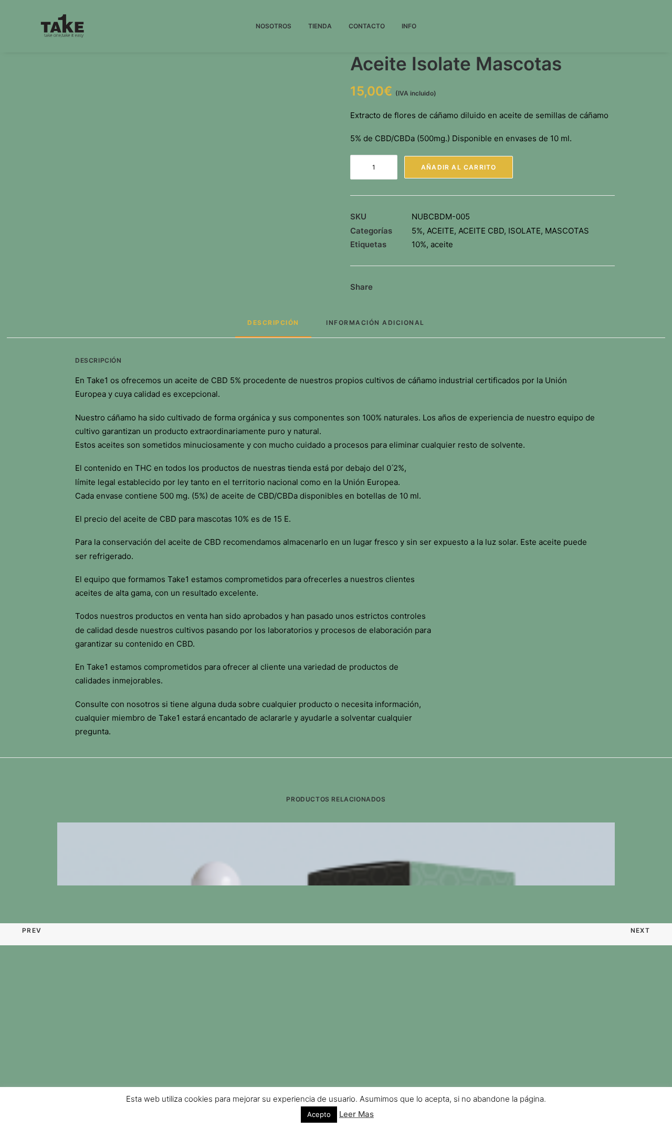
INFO (409, 26)
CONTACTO (367, 26)
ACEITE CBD (481, 231)
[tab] (273, 327)
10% (419, 244)
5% (417, 231)
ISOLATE (524, 231)
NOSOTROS (273, 26)
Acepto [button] (319, 1114)
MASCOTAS (567, 231)
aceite (441, 244)
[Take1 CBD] (63, 26)
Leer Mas (356, 1114)
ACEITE (440, 231)
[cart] (627, 26)
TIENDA (320, 26)
